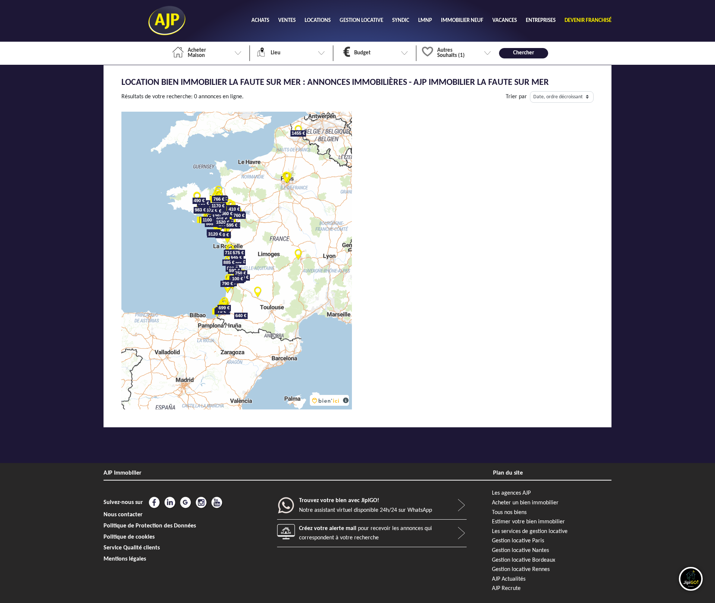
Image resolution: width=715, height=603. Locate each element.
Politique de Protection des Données (150, 526)
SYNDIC (400, 20)
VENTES (287, 20)
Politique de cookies (129, 537)
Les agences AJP (511, 493)
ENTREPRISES (541, 20)
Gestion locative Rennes (521, 569)
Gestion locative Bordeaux (523, 560)
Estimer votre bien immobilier (528, 522)
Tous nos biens (509, 513)
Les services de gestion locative (530, 532)
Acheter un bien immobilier (525, 503)
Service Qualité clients (132, 548)
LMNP (425, 20)
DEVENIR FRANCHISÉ (588, 20)
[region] (236, 260)
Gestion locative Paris (518, 541)
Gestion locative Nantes (520, 550)
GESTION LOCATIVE (361, 20)
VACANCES (504, 20)
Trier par (516, 97)
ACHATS (260, 20)
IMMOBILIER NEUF (462, 20)
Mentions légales (125, 559)
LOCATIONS (318, 20)
